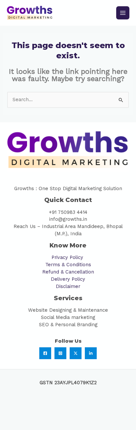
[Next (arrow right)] (41, 424)
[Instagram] (60, 353)
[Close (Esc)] (97, 414)
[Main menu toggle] (122, 12)
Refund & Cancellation (68, 272)
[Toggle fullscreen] (41, 414)
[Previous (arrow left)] (13, 424)
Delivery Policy (68, 279)
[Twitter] (76, 353)
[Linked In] (91, 353)
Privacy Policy (68, 257)
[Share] (69, 414)
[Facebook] (45, 353)
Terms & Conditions (68, 265)
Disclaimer (68, 286)
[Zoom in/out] (13, 414)
